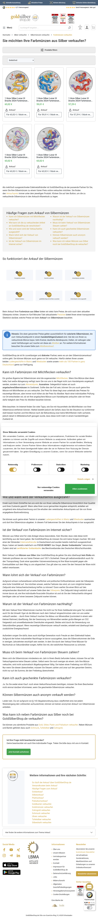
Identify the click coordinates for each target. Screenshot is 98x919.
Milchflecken (62, 378)
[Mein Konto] (87, 27)
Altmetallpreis (32, 384)
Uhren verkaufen (39, 816)
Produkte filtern (50, 50)
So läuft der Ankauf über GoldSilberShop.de (51, 782)
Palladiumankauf (40, 801)
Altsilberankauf (47, 346)
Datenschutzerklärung (62, 873)
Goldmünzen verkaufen (42, 807)
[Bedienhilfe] (80, 27)
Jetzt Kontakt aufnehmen (18, 752)
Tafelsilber (45, 728)
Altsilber (55, 343)
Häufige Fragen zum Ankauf (44, 788)
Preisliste (61, 314)
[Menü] (93, 892)
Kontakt (56, 863)
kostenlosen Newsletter (85, 852)
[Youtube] (11, 850)
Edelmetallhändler (28, 542)
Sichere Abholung (59, 3)
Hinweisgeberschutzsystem (64, 891)
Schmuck (35, 728)
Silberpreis (55, 590)
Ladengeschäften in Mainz (57, 519)
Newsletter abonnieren (87, 874)
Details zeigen (83, 479)
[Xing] (18, 850)
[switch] (37, 470)
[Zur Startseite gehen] (24, 18)
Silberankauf (38, 795)
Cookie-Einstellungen (61, 894)
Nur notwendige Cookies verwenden (49, 488)
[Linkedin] (18, 855)
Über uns (56, 849)
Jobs (55, 877)
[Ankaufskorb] (93, 27)
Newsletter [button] (81, 844)
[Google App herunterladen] (12, 872)
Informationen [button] (58, 844)
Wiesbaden (41, 361)
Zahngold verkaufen (41, 810)
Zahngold (58, 728)
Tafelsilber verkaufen (41, 819)
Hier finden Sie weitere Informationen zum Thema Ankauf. (28, 832)
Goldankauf (37, 791)
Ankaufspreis (12, 193)
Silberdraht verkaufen (41, 822)
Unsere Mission (59, 853)
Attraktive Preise (36, 3)
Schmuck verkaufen (41, 813)
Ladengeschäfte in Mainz (20, 361)
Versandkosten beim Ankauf (44, 785)
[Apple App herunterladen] (11, 865)
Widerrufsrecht (59, 881)
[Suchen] (69, 27)
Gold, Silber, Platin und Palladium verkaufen (58, 725)
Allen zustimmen (79, 489)
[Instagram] (4, 855)
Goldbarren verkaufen (41, 804)
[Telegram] (11, 855)
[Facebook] (4, 850)
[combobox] (43, 27)
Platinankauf (38, 798)
